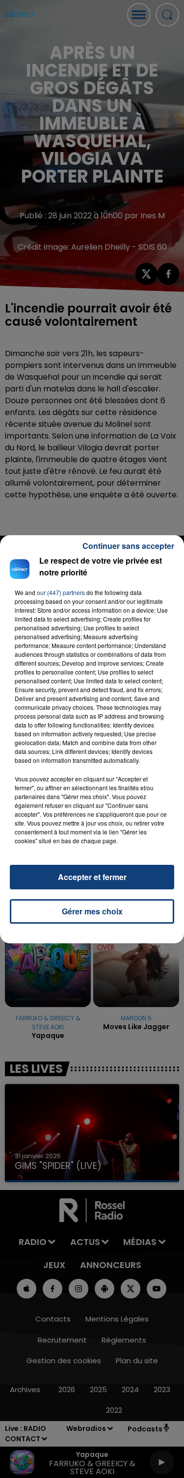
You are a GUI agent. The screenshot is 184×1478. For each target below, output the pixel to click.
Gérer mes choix (92, 911)
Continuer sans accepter (128, 545)
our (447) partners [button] (61, 592)
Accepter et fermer (92, 876)
